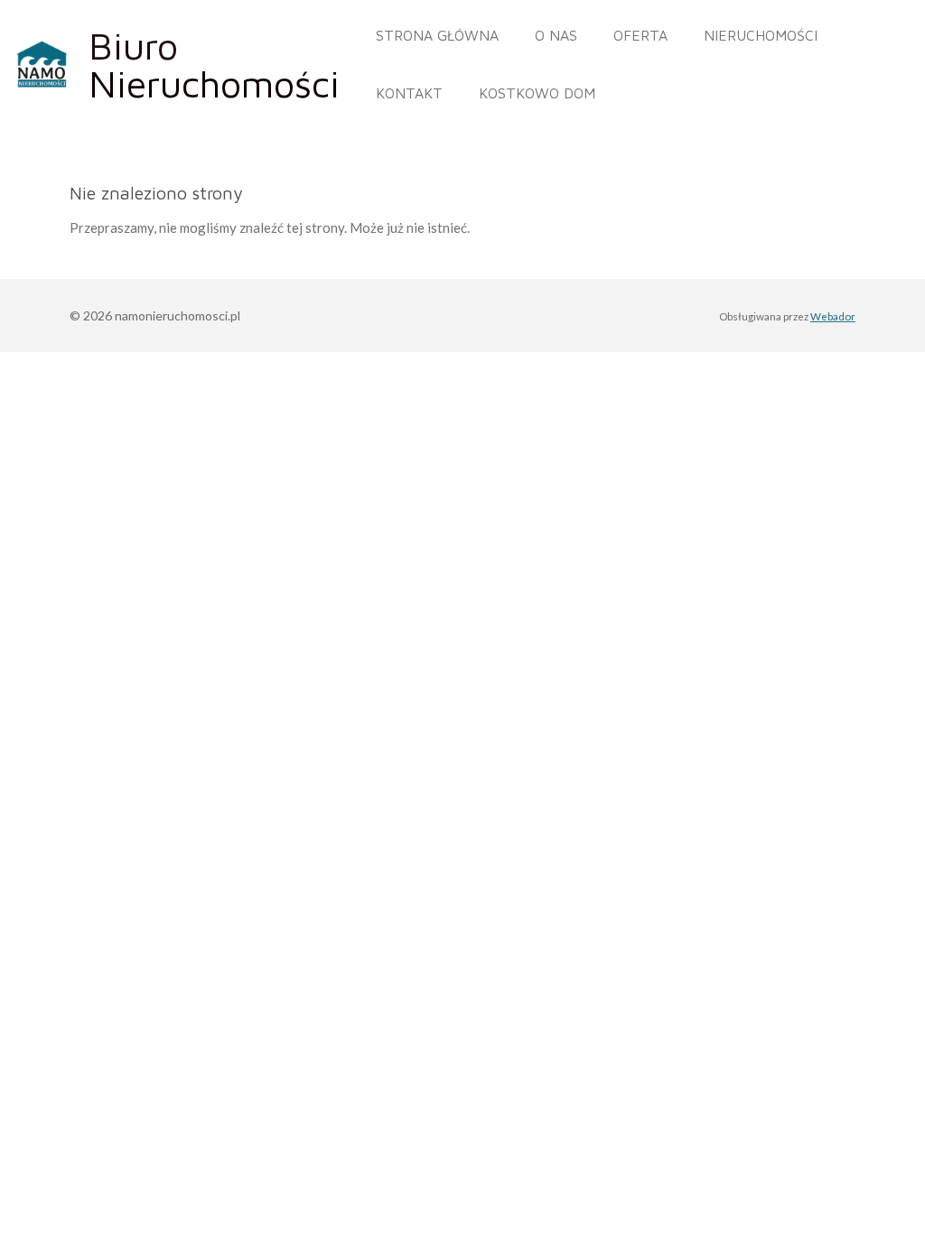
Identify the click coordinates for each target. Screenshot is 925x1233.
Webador (832, 316)
